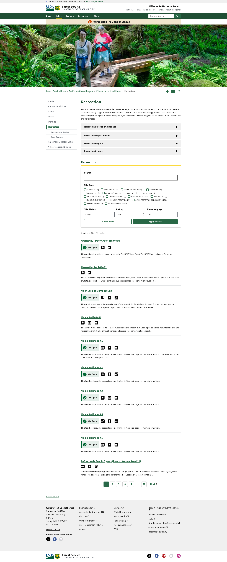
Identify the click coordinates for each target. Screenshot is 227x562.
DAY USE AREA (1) (160, 196)
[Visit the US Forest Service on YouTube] (164, 556)
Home (48, 16)
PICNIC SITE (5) (131, 193)
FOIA (116, 529)
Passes (51, 116)
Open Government (157, 527)
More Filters (108, 221)
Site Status (90, 209)
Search (87, 172)
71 (144, 484)
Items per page (154, 209)
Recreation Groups (93, 151)
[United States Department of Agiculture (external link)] (50, 8)
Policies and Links (156, 514)
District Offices (53, 529)
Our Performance (87, 520)
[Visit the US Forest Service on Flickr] (171, 556)
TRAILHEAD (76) (93, 190)
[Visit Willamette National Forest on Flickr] (61, 539)
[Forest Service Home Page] (57, 8)
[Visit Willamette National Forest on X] (48, 539)
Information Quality (157, 531)
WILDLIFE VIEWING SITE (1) (117, 203)
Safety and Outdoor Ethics (60, 141)
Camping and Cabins (59, 132)
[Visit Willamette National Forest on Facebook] (55, 539)
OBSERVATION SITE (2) (117, 196)
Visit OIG (83, 516)
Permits (52, 121)
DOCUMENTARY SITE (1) (96, 200)
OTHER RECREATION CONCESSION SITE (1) (151, 200)
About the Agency (173, 10)
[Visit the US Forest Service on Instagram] (179, 556)
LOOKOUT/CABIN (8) (113, 193)
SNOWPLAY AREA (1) (95, 203)
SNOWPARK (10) (155, 190)
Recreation (54, 126)
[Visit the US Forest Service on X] (149, 556)
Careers (82, 529)
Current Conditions (57, 106)
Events (51, 111)
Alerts (51, 101)
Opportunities (56, 137)
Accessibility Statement (90, 512)
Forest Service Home (132, 10)
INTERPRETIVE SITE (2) (95, 196)
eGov (150, 518)
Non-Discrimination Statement (163, 523)
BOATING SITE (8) (93, 193)
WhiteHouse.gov (121, 512)
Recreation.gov (86, 507)
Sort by (119, 209)
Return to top (52, 496)
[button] (167, 91)
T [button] (173, 91)
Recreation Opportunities (97, 135)
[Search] (177, 16)
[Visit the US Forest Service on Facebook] (156, 556)
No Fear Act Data (122, 524)
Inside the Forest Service (153, 10)
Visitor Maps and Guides (59, 146)
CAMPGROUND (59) (111, 190)
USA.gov (118, 507)
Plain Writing (120, 520)
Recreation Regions (93, 143)
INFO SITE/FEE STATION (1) (120, 200)
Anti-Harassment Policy (90, 524)
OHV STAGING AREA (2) (139, 196)
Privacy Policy (120, 516)
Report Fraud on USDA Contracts (163, 507)
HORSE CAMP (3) (148, 193)
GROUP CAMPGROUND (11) (134, 190)
